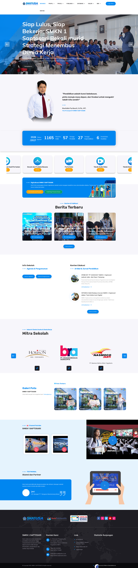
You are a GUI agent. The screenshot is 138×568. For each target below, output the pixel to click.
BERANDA (42, 3)
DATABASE (80, 3)
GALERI (90, 3)
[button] (7, 44)
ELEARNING (79, 539)
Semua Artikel (93, 311)
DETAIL (37, 170)
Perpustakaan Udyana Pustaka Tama (82, 543)
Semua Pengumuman (44, 276)
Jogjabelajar (79, 549)
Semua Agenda (28, 276)
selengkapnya (85, 287)
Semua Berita (69, 246)
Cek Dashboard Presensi (34, 192)
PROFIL (51, 3)
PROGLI (59, 3)
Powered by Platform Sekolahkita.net (106, 565)
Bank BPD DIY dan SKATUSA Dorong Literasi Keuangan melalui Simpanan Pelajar (68, 231)
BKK (98, 3)
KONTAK (42, 11)
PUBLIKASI (70, 3)
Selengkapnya (47, 394)
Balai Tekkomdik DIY (81, 546)
